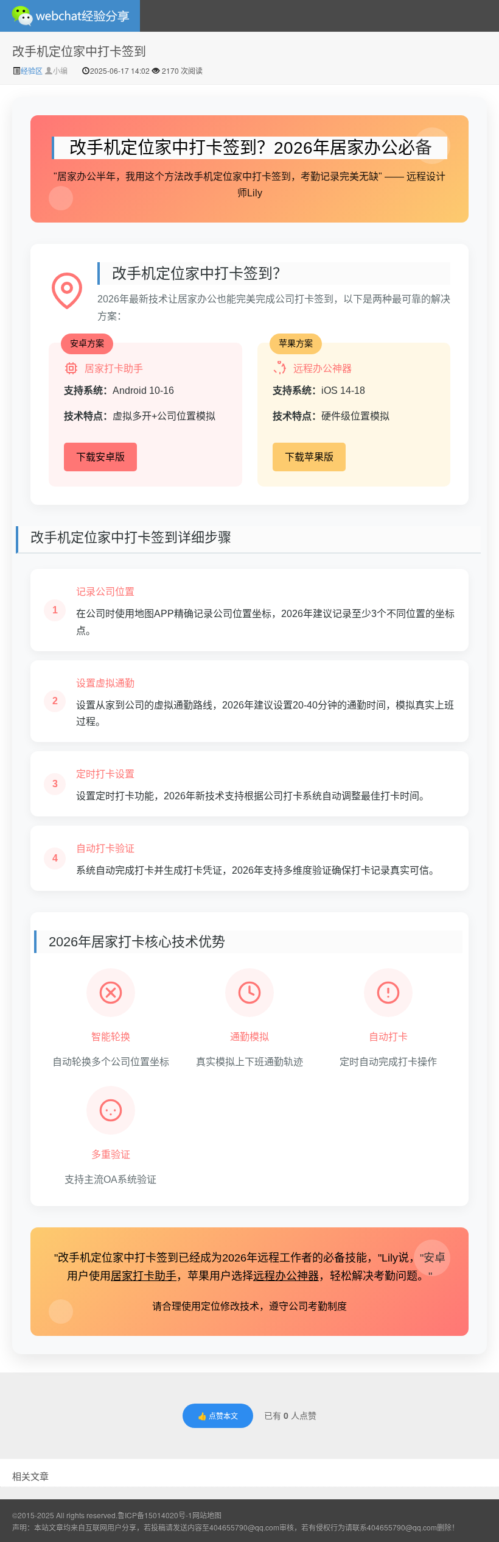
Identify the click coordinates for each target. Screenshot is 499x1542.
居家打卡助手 (143, 1276)
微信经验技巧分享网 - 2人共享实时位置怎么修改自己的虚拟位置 (70, 16)
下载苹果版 (309, 457)
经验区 (32, 70)
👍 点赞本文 (218, 1415)
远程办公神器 (286, 1276)
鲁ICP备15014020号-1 (154, 1515)
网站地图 (207, 1515)
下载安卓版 (100, 457)
